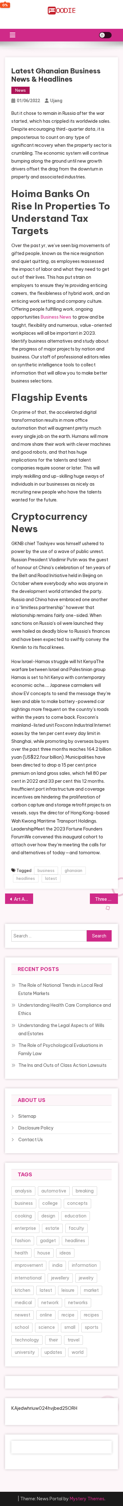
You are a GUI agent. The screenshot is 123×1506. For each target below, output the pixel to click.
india (57, 1265)
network (50, 1302)
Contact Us (30, 1139)
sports (91, 1327)
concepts (77, 1203)
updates (53, 1352)
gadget (48, 1240)
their (53, 1340)
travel (73, 1340)
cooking (23, 1216)
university (25, 1352)
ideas (65, 1253)
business (46, 870)
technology (27, 1340)
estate (52, 1228)
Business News (56, 317)
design (48, 1216)
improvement (29, 1265)
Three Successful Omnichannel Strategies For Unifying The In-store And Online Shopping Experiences (106, 899)
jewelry (86, 1278)
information (84, 1265)
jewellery (60, 1278)
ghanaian (73, 870)
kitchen (22, 1290)
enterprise (25, 1228)
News (20, 90)
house (44, 1253)
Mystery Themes (87, 1499)
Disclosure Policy (36, 1128)
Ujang (56, 100)
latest (51, 878)
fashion (23, 1240)
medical (23, 1302)
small (69, 1327)
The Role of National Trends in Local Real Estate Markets (60, 989)
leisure (68, 1290)
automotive (53, 1191)
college (50, 1203)
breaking (85, 1191)
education (75, 1216)
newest (22, 1315)
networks (78, 1302)
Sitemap (27, 1116)
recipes (91, 1315)
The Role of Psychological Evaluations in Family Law (60, 1049)
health (21, 1253)
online (46, 1315)
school (22, 1327)
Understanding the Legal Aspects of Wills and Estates (61, 1029)
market (91, 1290)
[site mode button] (105, 35)
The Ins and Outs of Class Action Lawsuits (62, 1065)
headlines (25, 878)
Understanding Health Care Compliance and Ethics (64, 1009)
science (46, 1327)
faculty (76, 1228)
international (28, 1278)
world (78, 1352)
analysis (23, 1191)
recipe (68, 1315)
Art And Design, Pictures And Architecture (23, 899)
